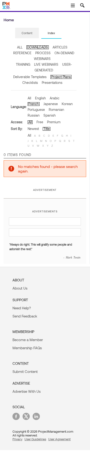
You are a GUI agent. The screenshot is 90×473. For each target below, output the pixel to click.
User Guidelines (35, 439)
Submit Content (25, 371)
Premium (53, 122)
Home (9, 19)
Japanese (50, 104)
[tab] (27, 33)
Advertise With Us (26, 391)
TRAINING (23, 64)
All (29, 98)
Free (39, 122)
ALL (20, 47)
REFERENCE (22, 53)
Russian (34, 115)
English (40, 98)
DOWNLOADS (37, 47)
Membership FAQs (27, 348)
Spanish (49, 115)
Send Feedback (24, 316)
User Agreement (59, 439)
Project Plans (61, 77)
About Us (19, 288)
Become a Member (27, 340)
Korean (67, 104)
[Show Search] (82, 5)
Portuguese (36, 110)
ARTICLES (60, 47)
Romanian (56, 110)
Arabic (55, 98)
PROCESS (43, 53)
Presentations (52, 83)
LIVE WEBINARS (46, 64)
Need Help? (21, 308)
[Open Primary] (73, 5)
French (33, 104)
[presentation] (27, 33)
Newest (33, 129)
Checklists (30, 83)
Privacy (17, 439)
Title (46, 129)
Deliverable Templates (30, 77)
